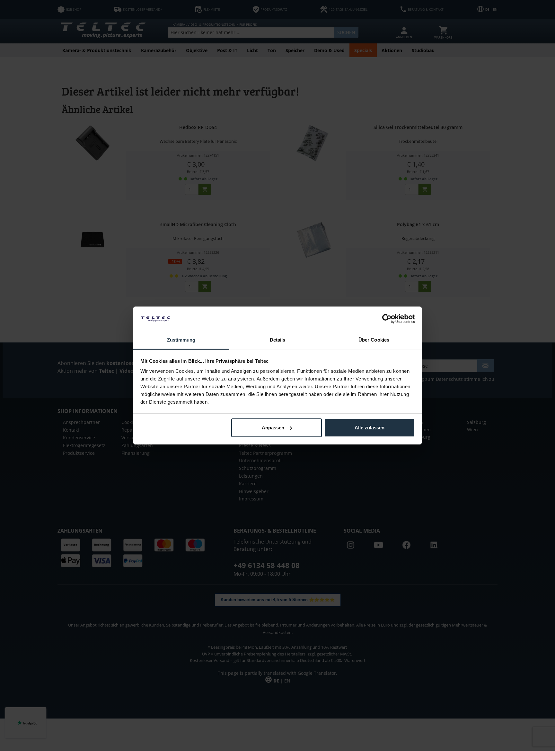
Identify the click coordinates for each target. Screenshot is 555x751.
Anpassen (273, 427)
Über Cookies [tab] (373, 340)
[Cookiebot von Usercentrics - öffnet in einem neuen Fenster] (387, 319)
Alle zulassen (369, 427)
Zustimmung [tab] (181, 340)
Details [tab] (278, 340)
